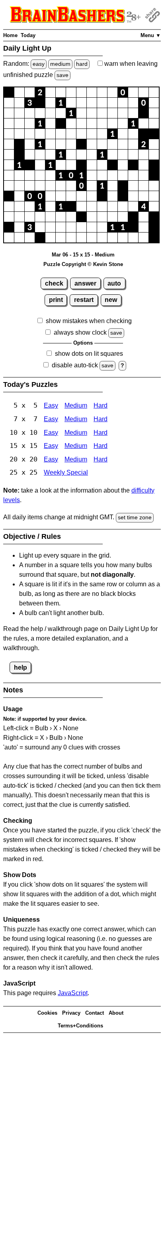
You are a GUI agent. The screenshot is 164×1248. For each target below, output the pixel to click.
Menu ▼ (151, 35)
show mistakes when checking (89, 320)
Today (28, 35)
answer (85, 283)
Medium (75, 405)
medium (60, 64)
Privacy (71, 1013)
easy (39, 64)
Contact (94, 1013)
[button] (9, 92)
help (20, 667)
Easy (51, 405)
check (54, 283)
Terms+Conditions (80, 1026)
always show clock (80, 332)
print (56, 299)
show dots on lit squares (89, 353)
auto (114, 283)
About (116, 1013)
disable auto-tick (75, 365)
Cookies (47, 1013)
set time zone (135, 517)
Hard (100, 405)
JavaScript (73, 993)
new (111, 299)
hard (82, 64)
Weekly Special (66, 472)
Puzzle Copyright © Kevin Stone (83, 264)
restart (84, 299)
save (62, 75)
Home (10, 35)
